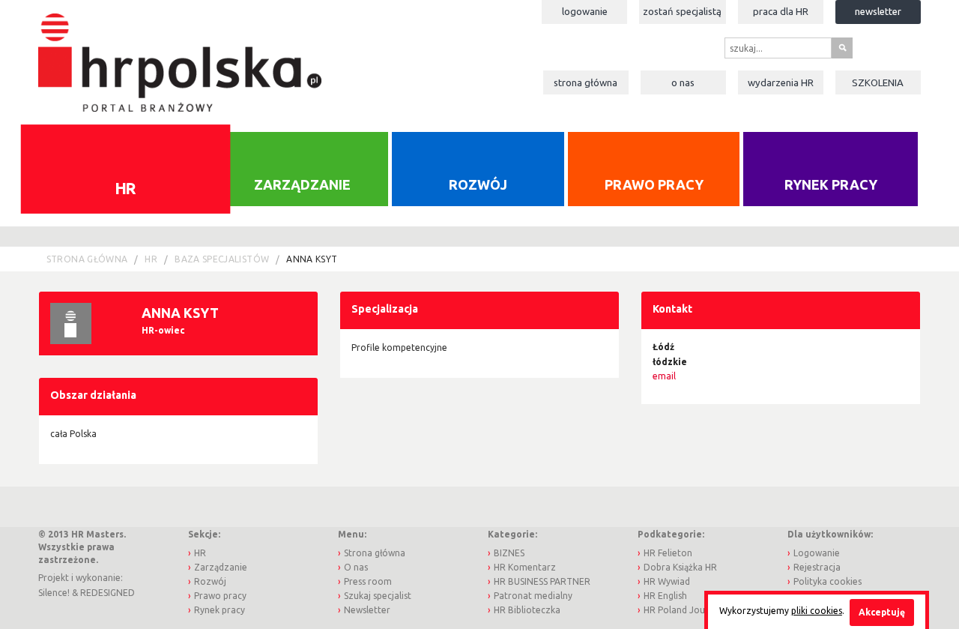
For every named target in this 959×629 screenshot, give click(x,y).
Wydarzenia (781, 82)
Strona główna (585, 82)
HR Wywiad (667, 581)
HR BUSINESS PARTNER (542, 581)
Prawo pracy (654, 184)
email (664, 376)
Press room (368, 581)
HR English (665, 596)
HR (125, 187)
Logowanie (585, 11)
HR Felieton (668, 553)
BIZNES (509, 553)
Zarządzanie (302, 184)
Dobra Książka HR (680, 567)
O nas (683, 82)
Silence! (54, 593)
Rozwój (478, 184)
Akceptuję (882, 612)
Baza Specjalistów (222, 259)
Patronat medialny (533, 596)
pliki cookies (816, 611)
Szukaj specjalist (377, 596)
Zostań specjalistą (682, 11)
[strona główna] (179, 55)
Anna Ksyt (311, 259)
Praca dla (780, 11)
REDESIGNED (107, 593)
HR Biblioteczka (527, 610)
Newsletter (878, 11)
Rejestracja (817, 567)
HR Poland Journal (682, 610)
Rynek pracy (830, 184)
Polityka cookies (827, 581)
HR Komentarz (525, 567)
